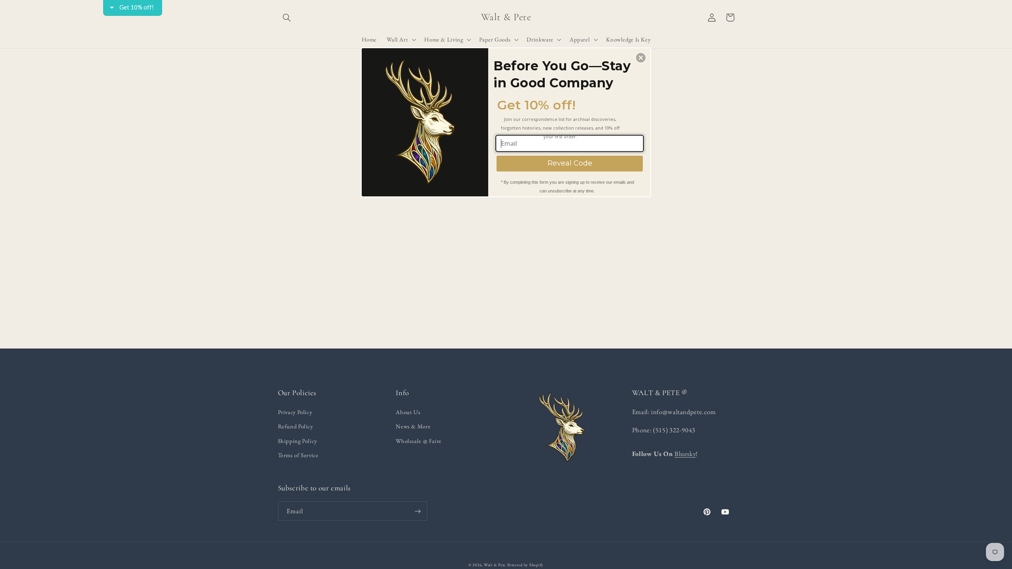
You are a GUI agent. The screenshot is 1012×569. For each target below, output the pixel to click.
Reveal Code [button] (570, 163)
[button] (641, 57)
